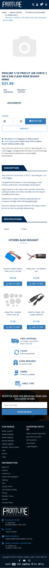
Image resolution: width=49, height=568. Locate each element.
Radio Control (7, 431)
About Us (5, 467)
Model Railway (7, 437)
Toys (4, 450)
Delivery (5, 480)
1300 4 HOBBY (11, 532)
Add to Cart (14, 284)
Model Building (7, 434)
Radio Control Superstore (36, 433)
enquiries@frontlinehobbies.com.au (18, 539)
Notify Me (36, 121)
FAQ (3, 483)
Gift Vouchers (31, 440)
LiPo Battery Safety (9, 489)
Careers (5, 470)
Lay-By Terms (7, 486)
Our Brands (30, 443)
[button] (24, 129)
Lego (4, 457)
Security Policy (7, 502)
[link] (19, 560)
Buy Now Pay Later (33, 437)
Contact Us (6, 473)
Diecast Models (8, 441)
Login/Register (31, 446)
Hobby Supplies (8, 444)
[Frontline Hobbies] (12, 4)
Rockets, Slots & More (10, 447)
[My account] (37, 4)
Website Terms (7, 496)
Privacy (4, 493)
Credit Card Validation (10, 477)
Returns (5, 499)
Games (4, 453)
